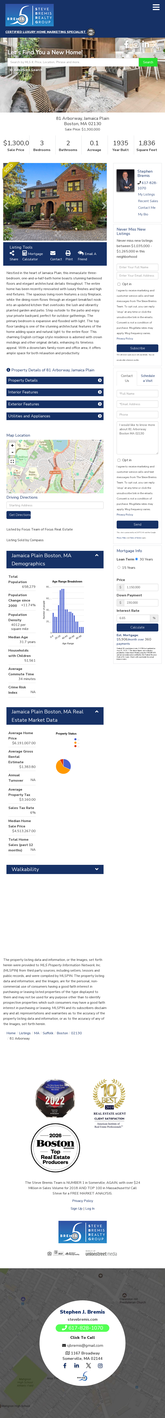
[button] (148, 62)
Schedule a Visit (148, 378)
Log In (90, 1208)
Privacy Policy (125, 338)
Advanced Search (28, 70)
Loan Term (125, 559)
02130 (76, 1033)
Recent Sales (148, 201)
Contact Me (147, 207)
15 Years (128, 567)
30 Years (146, 559)
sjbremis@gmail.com (85, 1345)
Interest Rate (128, 610)
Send (137, 524)
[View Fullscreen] (12, 461)
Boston (62, 1033)
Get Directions (20, 515)
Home (11, 1033)
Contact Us (127, 378)
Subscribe (137, 348)
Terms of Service (136, 538)
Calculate (137, 627)
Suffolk (48, 1033)
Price (121, 580)
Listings (25, 1033)
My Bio (143, 214)
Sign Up (76, 1208)
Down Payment (129, 595)
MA (37, 1033)
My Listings (146, 194)
